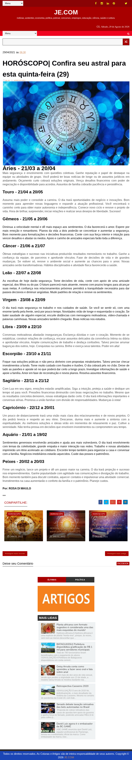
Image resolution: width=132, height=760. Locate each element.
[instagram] (101, 3)
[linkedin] (108, 3)
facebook (123, 563)
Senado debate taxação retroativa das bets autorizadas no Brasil (75, 705)
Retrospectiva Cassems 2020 (73, 686)
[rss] (120, 3)
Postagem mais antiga (116, 553)
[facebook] (95, 3)
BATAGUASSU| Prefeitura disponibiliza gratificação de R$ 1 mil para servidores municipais (74, 647)
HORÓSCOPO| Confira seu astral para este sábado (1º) (65, 530)
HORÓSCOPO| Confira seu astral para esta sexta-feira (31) (107, 528)
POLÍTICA (80, 580)
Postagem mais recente (15, 553)
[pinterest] (114, 3)
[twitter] (126, 3)
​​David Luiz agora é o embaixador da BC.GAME (75, 725)
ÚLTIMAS (51, 580)
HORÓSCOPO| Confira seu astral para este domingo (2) (22, 530)
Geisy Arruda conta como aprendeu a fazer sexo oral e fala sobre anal (75, 669)
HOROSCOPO (19, 80)
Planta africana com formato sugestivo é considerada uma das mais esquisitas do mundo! (75, 627)
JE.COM (66, 12)
